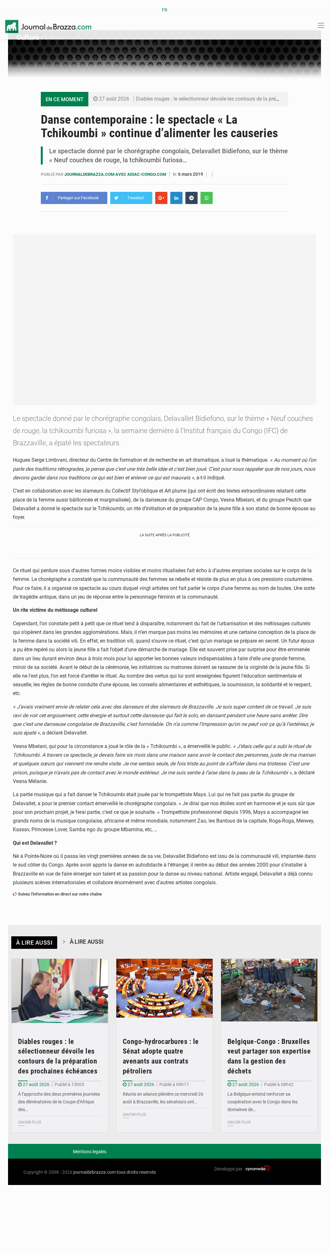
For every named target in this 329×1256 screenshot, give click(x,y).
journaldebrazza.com (94, 1172)
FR (164, 10)
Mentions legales (89, 1151)
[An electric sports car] (60, 991)
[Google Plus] (161, 198)
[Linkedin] (176, 198)
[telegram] (191, 198)
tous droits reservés (136, 1172)
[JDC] (48, 26)
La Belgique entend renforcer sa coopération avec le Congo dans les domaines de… (262, 1101)
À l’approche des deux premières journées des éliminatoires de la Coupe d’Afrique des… (59, 1101)
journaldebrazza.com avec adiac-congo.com (115, 174)
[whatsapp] (206, 198)
